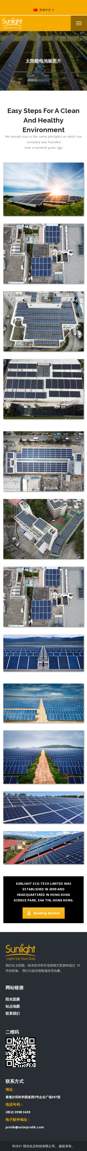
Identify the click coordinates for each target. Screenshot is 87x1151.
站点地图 (13, 1006)
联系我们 (13, 1013)
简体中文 (45, 10)
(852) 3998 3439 (18, 1112)
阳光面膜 (13, 999)
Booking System (47, 913)
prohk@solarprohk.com (25, 1127)
